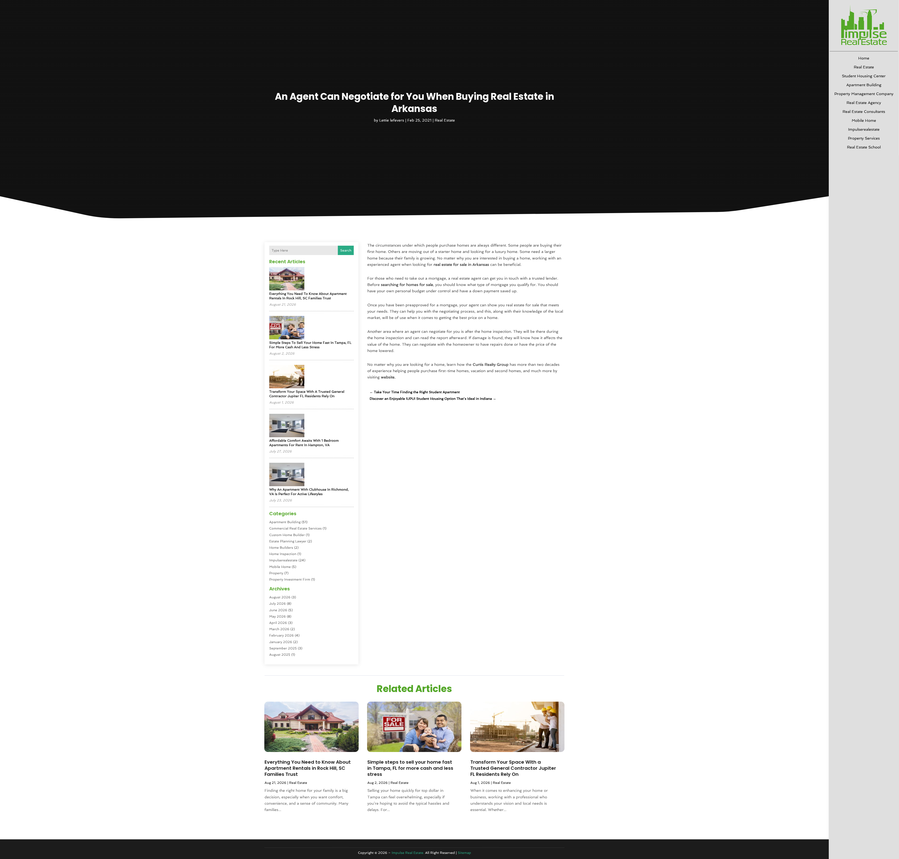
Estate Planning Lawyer (287, 541)
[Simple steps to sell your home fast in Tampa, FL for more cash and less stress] (286, 328)
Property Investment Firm (289, 579)
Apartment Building (863, 85)
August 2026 (280, 597)
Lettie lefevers (391, 120)
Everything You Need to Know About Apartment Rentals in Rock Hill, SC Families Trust (308, 768)
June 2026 (278, 610)
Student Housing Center (864, 76)
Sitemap (464, 853)
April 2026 (278, 623)
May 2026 (277, 616)
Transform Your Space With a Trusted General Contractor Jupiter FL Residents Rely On (513, 768)
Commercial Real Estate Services (295, 528)
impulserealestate (864, 129)
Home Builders (281, 547)
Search (345, 250)
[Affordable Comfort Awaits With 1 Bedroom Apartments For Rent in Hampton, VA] (286, 426)
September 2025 (283, 648)
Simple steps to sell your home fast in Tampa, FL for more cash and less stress (410, 768)
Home (863, 58)
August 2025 (279, 654)
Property (276, 573)
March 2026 (279, 629)
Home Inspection (282, 554)
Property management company (863, 94)
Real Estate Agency (864, 102)
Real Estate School (864, 147)
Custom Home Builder (287, 535)
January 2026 (280, 642)
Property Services (864, 138)
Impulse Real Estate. (408, 853)
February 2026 (281, 635)
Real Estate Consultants (864, 111)
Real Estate (864, 67)
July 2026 (277, 603)
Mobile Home (864, 120)
